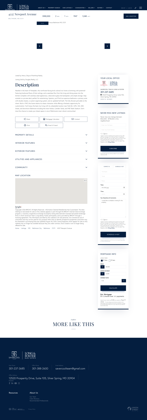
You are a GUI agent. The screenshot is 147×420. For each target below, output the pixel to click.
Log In (130, 8)
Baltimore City (37, 228)
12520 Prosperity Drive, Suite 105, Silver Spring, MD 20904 (42, 378)
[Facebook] (9, 383)
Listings (23, 228)
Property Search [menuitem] (54, 8)
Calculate (113, 288)
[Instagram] (19, 383)
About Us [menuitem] (41, 8)
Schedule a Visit (119, 166)
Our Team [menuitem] (33, 397)
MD (29, 228)
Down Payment (105, 271)
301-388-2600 (40, 368)
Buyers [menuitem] (99, 8)
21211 (53, 228)
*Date (102, 185)
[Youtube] (15, 383)
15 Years (113, 260)
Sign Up (123, 8)
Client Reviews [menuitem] (34, 399)
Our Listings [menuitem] (67, 8)
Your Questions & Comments (108, 198)
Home (17, 228)
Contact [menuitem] (109, 8)
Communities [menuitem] (79, 8)
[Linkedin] (12, 383)
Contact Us (103, 99)
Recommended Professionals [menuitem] (39, 401)
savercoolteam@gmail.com (70, 368)
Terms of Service (105, 241)
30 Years (105, 260)
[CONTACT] (131, 16)
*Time (102, 191)
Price (102, 264)
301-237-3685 (107, 92)
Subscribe (113, 148)
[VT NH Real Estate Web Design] (132, 409)
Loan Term (104, 258)
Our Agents (109, 99)
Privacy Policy (111, 142)
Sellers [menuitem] (91, 8)
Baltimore (47, 228)
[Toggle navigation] (140, 8)
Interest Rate (104, 278)
